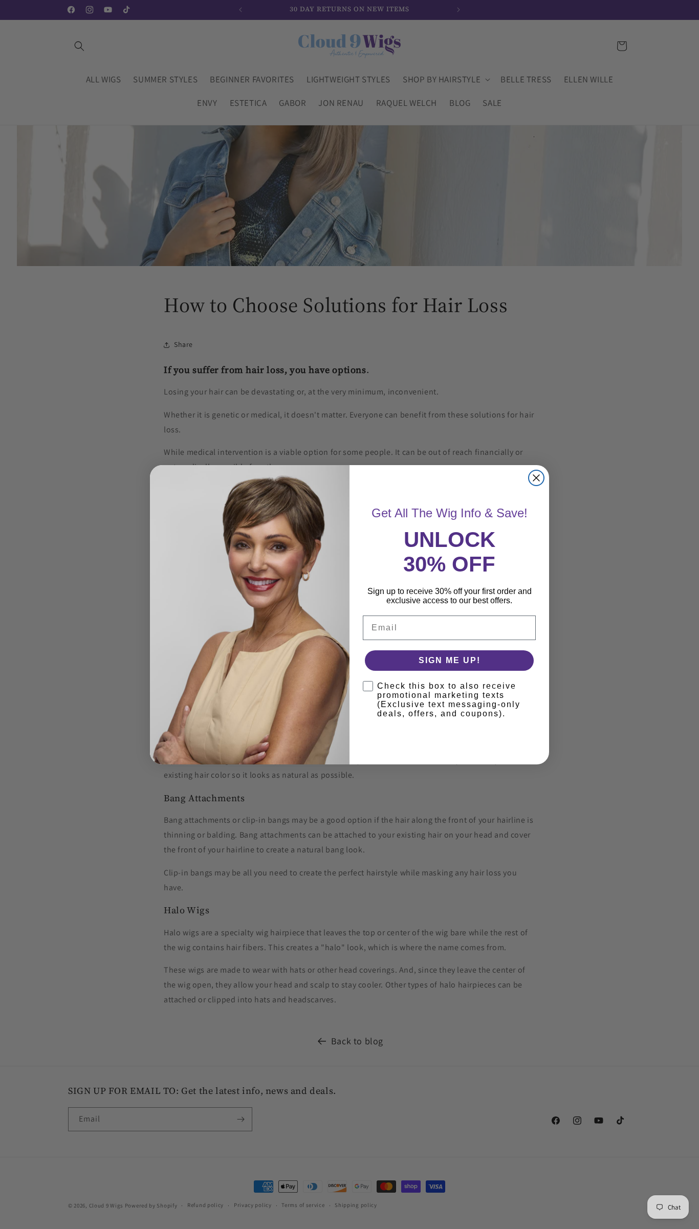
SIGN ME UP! (449, 660)
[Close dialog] (536, 478)
